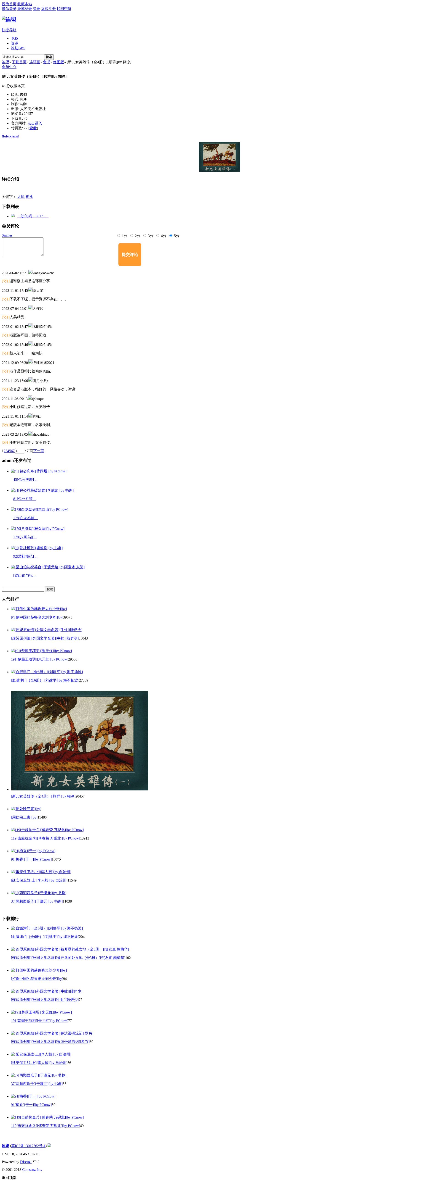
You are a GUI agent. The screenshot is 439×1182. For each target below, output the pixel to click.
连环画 (34, 62)
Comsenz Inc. (32, 1169)
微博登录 (24, 9)
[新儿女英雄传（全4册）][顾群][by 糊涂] (43, 796)
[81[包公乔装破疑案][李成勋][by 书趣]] (42, 490)
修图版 (58, 62)
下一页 (38, 451)
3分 (150, 236)
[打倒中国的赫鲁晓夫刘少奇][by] (37, 617)
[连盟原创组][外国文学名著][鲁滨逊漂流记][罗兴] (50, 1042)
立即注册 (48, 9)
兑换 (14, 38)
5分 (176, 236)
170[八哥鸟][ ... (25, 537)
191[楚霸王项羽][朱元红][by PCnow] (39, 659)
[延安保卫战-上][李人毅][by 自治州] (39, 880)
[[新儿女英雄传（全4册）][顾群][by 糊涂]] (219, 157)
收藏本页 (17, 86)
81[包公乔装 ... (24, 499)
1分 (124, 236)
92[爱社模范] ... (25, 556)
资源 (14, 43)
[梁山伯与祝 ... (24, 575)
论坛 (18, 48)
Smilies (7, 235)
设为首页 (9, 4)
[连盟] (9, 20)
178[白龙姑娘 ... (25, 518)
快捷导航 (9, 30)
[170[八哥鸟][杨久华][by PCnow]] (37, 529)
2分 (137, 236)
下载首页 (19, 62)
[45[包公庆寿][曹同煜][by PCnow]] (38, 471)
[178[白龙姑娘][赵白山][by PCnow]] (39, 509)
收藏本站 (24, 4)
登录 (36, 9)
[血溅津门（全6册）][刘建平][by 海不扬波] (45, 680)
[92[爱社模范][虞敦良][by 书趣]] (37, 548)
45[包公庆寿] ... (25, 480)
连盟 (5, 62)
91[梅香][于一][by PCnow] (31, 859)
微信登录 (9, 9)
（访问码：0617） (32, 216)
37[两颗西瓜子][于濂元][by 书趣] (37, 901)
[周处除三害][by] (24, 817)
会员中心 (9, 67)
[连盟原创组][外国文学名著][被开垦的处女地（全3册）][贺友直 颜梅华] (68, 958)
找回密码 (64, 9)
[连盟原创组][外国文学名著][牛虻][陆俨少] (45, 638)
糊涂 (29, 197)
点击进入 (34, 123)
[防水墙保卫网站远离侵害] (49, 1146)
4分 (163, 236)
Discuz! (26, 1162)
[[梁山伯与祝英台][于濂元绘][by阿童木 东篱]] (48, 567)
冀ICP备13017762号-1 (28, 1146)
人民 (21, 197)
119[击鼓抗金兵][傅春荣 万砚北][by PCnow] (45, 838)
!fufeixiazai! (10, 136)
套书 (46, 62)
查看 (33, 128)
